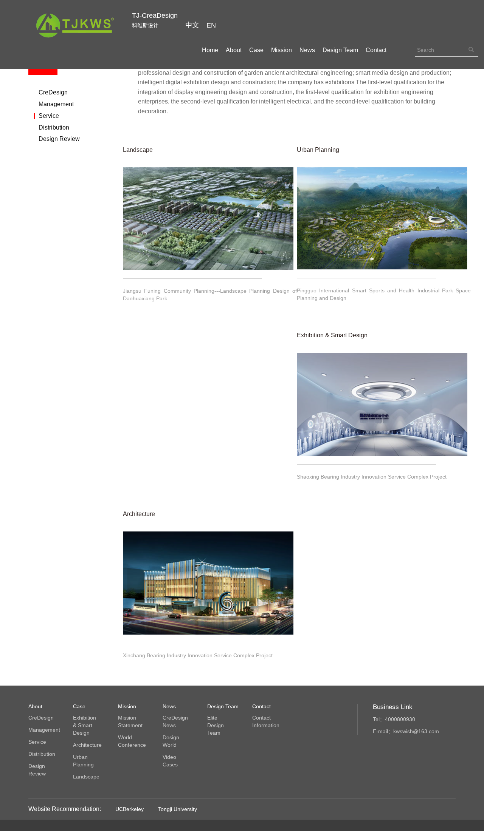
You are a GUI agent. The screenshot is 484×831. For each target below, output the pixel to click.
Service (49, 116)
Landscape (86, 777)
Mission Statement (130, 721)
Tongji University (177, 809)
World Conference (131, 741)
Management (56, 104)
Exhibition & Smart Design (84, 725)
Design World (171, 741)
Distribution (54, 128)
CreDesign (53, 93)
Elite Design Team (215, 725)
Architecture (86, 745)
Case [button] (256, 50)
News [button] (307, 50)
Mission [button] (281, 50)
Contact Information (265, 721)
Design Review (59, 139)
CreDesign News (175, 721)
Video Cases (170, 761)
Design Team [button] (340, 50)
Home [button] (210, 50)
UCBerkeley (129, 809)
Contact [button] (376, 50)
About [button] (234, 50)
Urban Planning (83, 761)
